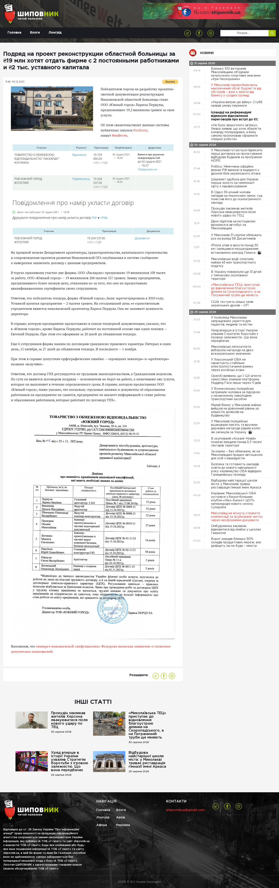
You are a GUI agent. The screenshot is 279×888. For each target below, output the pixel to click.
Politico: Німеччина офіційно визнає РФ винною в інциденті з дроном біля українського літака (236, 170)
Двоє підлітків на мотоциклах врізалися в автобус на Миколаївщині (233, 225)
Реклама (123, 825)
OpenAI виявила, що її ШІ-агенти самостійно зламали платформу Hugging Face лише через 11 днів (236, 379)
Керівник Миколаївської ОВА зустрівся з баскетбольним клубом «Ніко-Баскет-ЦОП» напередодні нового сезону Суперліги (233, 500)
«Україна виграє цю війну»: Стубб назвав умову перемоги (236, 104)
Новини (207, 53)
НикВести (119, 135)
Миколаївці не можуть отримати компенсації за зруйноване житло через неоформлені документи (236, 517)
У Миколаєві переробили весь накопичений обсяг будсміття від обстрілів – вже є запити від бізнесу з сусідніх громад (236, 90)
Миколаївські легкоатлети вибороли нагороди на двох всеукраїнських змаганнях (232, 350)
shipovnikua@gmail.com (185, 810)
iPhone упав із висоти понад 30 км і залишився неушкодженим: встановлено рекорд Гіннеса (235, 249)
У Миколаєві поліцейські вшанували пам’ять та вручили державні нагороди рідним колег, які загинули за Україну (236, 427)
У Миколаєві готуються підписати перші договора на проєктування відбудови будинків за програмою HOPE (236, 155)
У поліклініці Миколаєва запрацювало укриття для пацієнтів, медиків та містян (232, 321)
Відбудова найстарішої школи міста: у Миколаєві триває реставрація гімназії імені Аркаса (147, 759)
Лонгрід (55, 32)
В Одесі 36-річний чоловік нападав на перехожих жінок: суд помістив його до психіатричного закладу (236, 197)
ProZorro (140, 130)
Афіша (101, 825)
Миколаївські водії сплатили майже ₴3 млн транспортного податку (233, 262)
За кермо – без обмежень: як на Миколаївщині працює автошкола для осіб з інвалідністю (236, 455)
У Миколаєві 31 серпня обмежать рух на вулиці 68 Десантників (236, 237)
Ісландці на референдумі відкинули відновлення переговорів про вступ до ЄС (235, 116)
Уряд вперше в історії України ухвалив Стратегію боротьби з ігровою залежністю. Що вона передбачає (69, 761)
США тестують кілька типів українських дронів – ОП (232, 304)
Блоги (35, 32)
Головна (14, 32)
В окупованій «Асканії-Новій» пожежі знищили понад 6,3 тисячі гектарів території (236, 442)
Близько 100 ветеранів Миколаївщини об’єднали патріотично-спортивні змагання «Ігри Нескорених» (235, 74)
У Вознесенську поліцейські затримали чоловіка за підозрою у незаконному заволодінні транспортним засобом (235, 394)
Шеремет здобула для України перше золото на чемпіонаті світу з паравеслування (234, 183)
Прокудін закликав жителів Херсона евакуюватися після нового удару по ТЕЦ (69, 720)
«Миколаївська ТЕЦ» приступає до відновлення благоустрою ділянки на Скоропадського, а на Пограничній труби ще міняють (147, 725)
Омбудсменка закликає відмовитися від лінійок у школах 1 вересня (236, 529)
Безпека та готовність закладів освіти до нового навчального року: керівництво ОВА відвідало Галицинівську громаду (236, 469)
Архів (120, 817)
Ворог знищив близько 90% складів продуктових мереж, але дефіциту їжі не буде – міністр (236, 542)
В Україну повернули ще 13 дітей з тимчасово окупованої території (236, 275)
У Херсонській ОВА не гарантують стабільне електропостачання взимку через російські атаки (232, 364)
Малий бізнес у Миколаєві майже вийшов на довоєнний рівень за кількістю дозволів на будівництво (236, 410)
